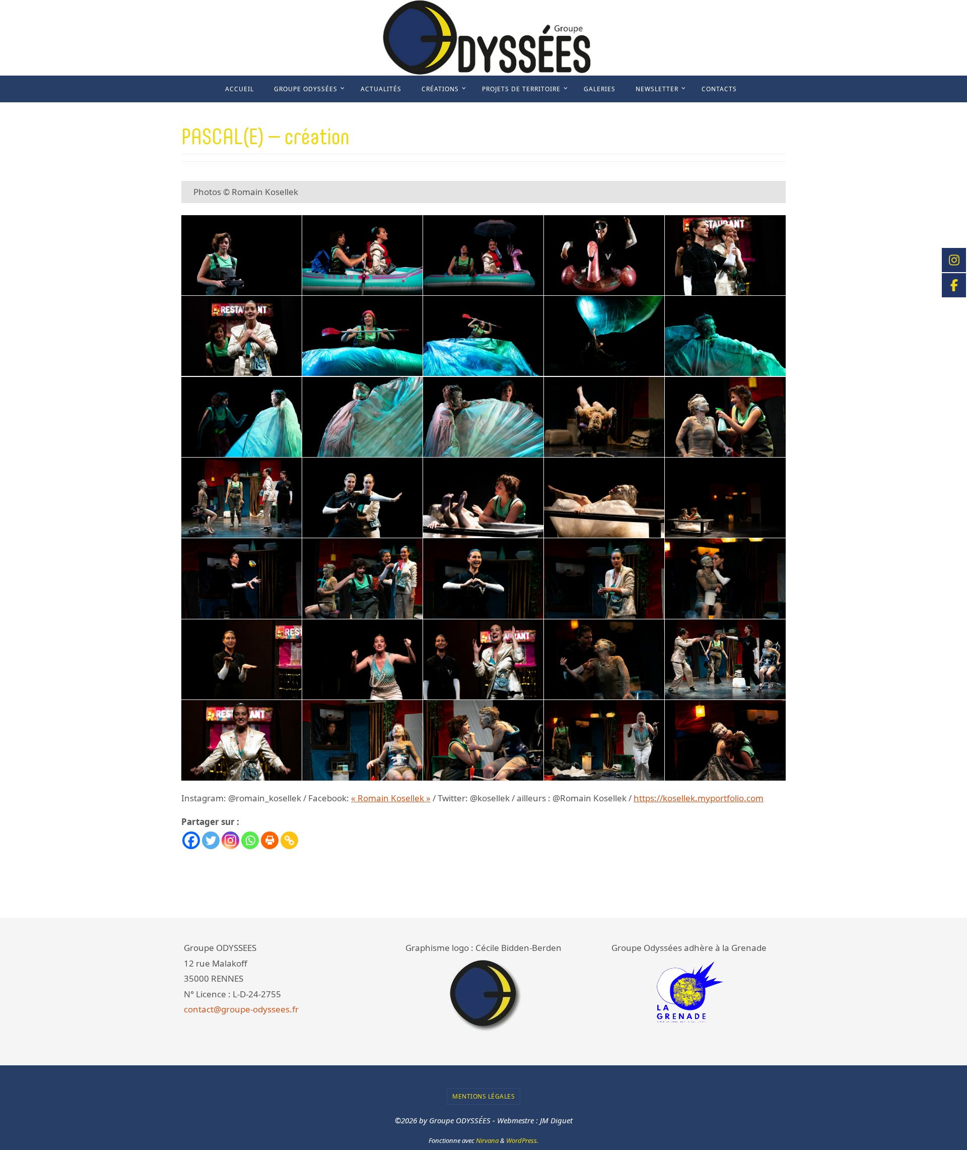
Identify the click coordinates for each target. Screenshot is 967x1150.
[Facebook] (191, 840)
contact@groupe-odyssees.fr (241, 1009)
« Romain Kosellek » (391, 798)
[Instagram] (230, 840)
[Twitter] (211, 840)
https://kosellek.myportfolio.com (699, 798)
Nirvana (487, 1140)
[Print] (270, 840)
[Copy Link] (289, 840)
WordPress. (522, 1140)
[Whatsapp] (250, 840)
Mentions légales (483, 1096)
